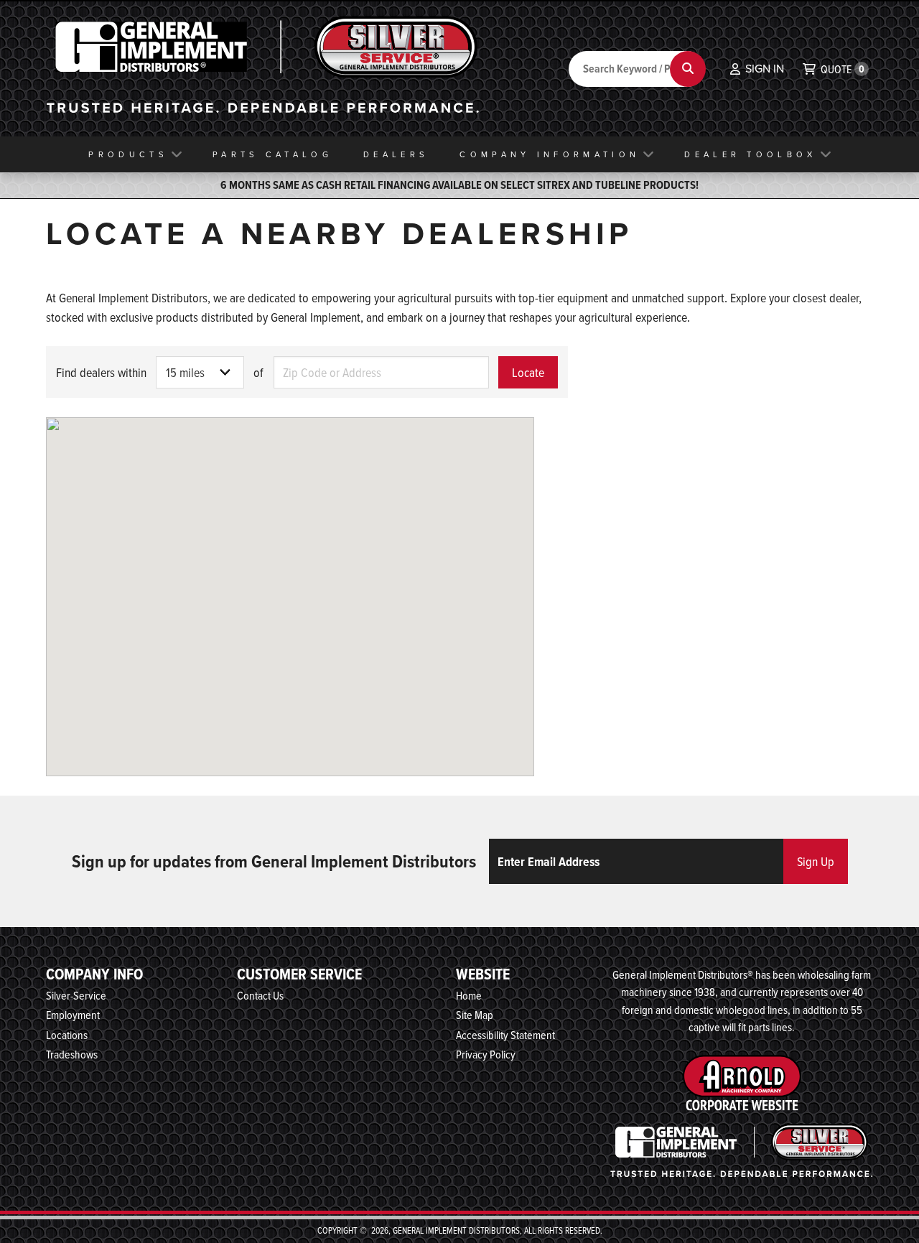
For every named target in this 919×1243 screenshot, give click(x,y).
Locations (67, 1035)
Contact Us (260, 995)
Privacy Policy (486, 1054)
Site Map (474, 1015)
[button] (757, 69)
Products (127, 154)
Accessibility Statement (505, 1035)
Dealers (396, 154)
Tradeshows (72, 1054)
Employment (73, 1015)
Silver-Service (76, 995)
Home (469, 995)
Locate (528, 372)
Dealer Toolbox (750, 154)
